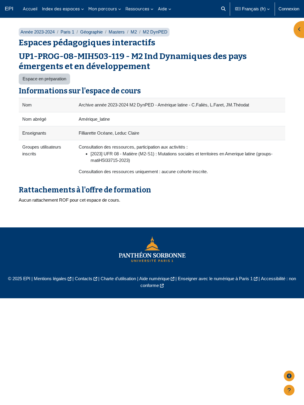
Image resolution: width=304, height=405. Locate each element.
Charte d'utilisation (118, 278)
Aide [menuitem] (162, 9)
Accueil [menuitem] (30, 9)
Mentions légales (50, 278)
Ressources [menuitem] (137, 9)
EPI (9, 9)
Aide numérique (154, 278)
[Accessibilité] (289, 376)
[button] (223, 9)
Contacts (83, 278)
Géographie (91, 31)
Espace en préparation (44, 78)
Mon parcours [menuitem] (102, 9)
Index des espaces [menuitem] (61, 9)
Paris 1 (67, 31)
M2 (134, 31)
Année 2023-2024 (37, 31)
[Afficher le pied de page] (289, 390)
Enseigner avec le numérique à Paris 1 (215, 278)
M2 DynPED (155, 31)
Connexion (288, 8)
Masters (117, 31)
